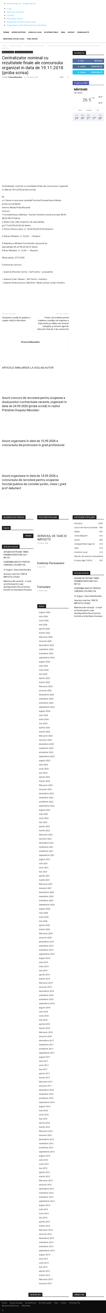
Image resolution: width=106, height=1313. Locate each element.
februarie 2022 (46, 834)
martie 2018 (44, 1028)
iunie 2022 (44, 818)
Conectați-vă (96, 66)
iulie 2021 (43, 863)
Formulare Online (15, 18)
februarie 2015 (46, 1180)
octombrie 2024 (46, 703)
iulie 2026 (43, 616)
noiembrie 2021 (46, 847)
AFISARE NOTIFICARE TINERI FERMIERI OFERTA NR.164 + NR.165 (16, 555)
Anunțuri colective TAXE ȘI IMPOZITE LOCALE (15, 575)
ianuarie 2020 (45, 937)
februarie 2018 (46, 1032)
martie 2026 (44, 633)
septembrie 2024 (47, 707)
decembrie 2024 (46, 694)
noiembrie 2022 (46, 797)
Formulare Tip (83, 32)
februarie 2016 (46, 1131)
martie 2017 (44, 1077)
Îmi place (98, 61)
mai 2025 (43, 674)
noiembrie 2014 (46, 1193)
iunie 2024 (44, 719)
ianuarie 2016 (45, 1135)
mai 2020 (43, 921)
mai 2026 (43, 624)
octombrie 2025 (46, 653)
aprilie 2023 (44, 777)
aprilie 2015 (44, 1172)
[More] (30, 83)
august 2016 (44, 1106)
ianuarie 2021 (45, 888)
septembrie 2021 (47, 855)
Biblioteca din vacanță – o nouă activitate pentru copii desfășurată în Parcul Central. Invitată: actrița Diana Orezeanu (18, 585)
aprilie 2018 (44, 1024)
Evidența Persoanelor (50, 563)
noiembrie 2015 (46, 1143)
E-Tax (9, 8)
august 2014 (44, 1205)
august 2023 (44, 760)
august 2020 (44, 908)
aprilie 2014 (44, 1221)
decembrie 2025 (46, 645)
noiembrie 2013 (46, 1242)
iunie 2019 (44, 966)
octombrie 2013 (46, 1246)
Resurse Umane (16, 45)
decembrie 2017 (46, 1040)
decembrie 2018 (46, 991)
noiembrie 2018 (46, 995)
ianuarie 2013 (45, 1283)
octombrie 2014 (46, 1197)
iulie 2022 (43, 814)
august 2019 (44, 958)
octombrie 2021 (46, 851)
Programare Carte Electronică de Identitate (26, 25)
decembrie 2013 (46, 1238)
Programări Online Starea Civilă (21, 22)
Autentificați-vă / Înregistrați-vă (21, 3)
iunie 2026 (44, 620)
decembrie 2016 (46, 1090)
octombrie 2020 (46, 900)
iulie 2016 (43, 1110)
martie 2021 (44, 880)
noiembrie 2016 (46, 1094)
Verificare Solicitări (15, 12)
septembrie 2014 (47, 1201)
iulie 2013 (43, 1258)
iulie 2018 (43, 1011)
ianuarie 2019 (45, 987)
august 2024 (44, 711)
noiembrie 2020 (46, 896)
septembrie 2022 (47, 805)
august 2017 (44, 1057)
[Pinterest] (17, 83)
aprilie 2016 (44, 1123)
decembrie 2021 (46, 843)
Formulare (43, 587)
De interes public (51, 32)
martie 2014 (44, 1225)
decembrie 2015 (46, 1139)
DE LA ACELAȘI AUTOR (39, 367)
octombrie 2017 (46, 1048)
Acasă (4, 45)
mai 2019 (43, 970)
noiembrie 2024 (46, 698)
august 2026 (44, 612)
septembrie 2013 (47, 1250)
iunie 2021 (44, 867)
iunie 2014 (44, 1213)
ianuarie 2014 (45, 1234)
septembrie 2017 (47, 1053)
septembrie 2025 (47, 657)
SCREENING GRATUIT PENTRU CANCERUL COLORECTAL (17, 563)
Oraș (63, 32)
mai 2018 (43, 1020)
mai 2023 (43, 773)
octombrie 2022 (46, 801)
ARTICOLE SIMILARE (14, 367)
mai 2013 (43, 1267)
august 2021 (44, 859)
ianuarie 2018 (45, 1036)
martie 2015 (44, 1176)
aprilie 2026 (44, 628)
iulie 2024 (43, 715)
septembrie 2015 (47, 1151)
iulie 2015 (43, 1160)
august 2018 (44, 1007)
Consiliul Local (35, 32)
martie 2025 (44, 682)
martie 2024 (44, 731)
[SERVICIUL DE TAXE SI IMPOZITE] (53, 528)
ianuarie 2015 (45, 1184)
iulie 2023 (43, 764)
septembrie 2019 (47, 954)
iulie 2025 (43, 665)
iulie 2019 (43, 962)
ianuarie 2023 (45, 789)
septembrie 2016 (47, 1102)
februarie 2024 (46, 735)
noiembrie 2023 (46, 748)
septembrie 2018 (47, 1003)
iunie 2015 (44, 1164)
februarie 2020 (46, 933)
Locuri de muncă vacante (34, 45)
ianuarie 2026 (45, 641)
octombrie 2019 (46, 950)
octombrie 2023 (46, 752)
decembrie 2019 (46, 941)
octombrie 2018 (46, 999)
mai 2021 (43, 871)
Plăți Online (32, 39)
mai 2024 (43, 723)
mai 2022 (43, 822)
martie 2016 (44, 1127)
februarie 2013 (46, 1279)
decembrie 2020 (46, 892)
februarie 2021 (46, 884)
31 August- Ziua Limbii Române (17, 570)
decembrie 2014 (46, 1188)
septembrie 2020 (47, 904)
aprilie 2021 (44, 875)
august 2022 (44, 810)
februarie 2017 (46, 1081)
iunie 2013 (44, 1263)
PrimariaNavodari (15, 77)
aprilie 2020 (44, 925)
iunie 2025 (44, 670)
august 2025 (44, 661)
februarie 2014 (46, 1230)
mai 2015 (43, 1168)
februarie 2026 (46, 637)
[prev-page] (3, 494)
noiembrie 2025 (46, 649)
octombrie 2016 (46, 1098)
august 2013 (44, 1254)
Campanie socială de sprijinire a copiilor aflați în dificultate (16, 319)
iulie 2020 (43, 913)
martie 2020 (44, 929)
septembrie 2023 (47, 756)
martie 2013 (44, 1275)
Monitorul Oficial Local (13, 39)
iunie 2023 (44, 768)
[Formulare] (53, 578)
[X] (11, 83)
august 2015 (44, 1155)
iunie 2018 (44, 1015)
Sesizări (10, 15)
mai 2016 (43, 1118)
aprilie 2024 (44, 727)
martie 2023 (44, 781)
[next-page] (8, 494)
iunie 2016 (44, 1114)
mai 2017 (43, 1069)
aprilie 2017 (44, 1073)
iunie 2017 (44, 1065)
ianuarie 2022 (45, 838)
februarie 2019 (46, 983)
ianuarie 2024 (45, 740)
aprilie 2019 (44, 974)
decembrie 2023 (46, 744)
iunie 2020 (44, 917)
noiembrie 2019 (46, 945)
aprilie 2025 (44, 678)
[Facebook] (4, 83)
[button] (100, 32)
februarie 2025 (46, 686)
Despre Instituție (19, 32)
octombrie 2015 (46, 1147)
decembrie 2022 (46, 793)
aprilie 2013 (44, 1271)
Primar (6, 32)
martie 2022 (44, 830)
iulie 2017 (43, 1061)
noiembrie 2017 (46, 1044)
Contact (71, 32)
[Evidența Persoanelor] (53, 555)
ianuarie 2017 (45, 1085)
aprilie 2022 (44, 826)
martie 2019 (44, 978)
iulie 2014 (43, 1209)
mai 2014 (43, 1217)
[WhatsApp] (23, 83)
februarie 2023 (46, 785)
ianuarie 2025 (45, 690)
